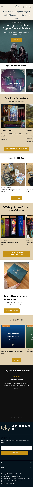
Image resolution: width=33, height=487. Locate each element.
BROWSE (17, 360)
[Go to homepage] (16, 7)
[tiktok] (13, 426)
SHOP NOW (4, 139)
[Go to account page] (26, 7)
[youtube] (23, 426)
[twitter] (29, 426)
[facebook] (20, 426)
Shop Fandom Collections (16, 149)
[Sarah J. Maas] (13, 116)
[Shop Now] (16, 41)
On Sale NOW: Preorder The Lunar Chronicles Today (16, 2)
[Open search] (23, 7)
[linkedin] (13, 429)
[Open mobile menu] (2, 7)
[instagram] (16, 426)
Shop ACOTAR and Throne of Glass (16, 254)
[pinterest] (26, 426)
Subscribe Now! (12, 311)
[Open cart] (29, 7)
